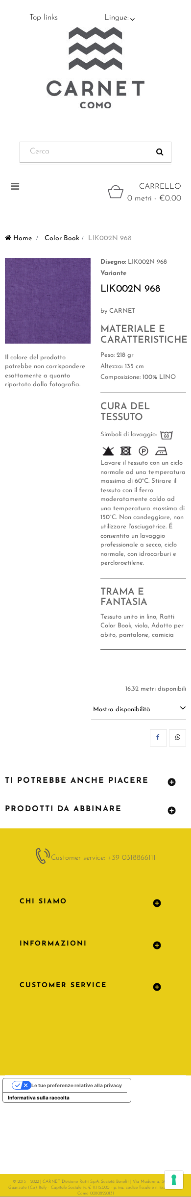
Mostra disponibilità (121, 709)
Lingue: (116, 18)
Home (21, 238)
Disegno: (113, 262)
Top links (43, 18)
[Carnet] (95, 67)
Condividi (158, 738)
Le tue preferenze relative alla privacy (76, 1085)
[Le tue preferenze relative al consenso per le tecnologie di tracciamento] (174, 1180)
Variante (113, 273)
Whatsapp (177, 738)
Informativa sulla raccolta (39, 1097)
